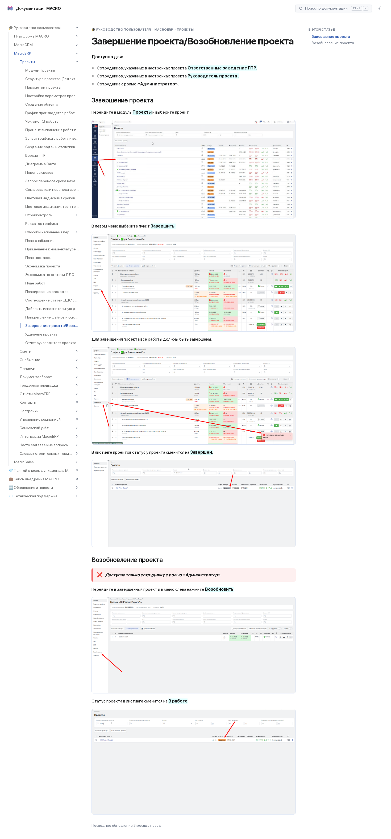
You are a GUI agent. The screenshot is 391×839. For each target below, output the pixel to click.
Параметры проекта (43, 87)
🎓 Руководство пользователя (35, 28)
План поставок (38, 257)
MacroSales (24, 462)
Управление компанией (40, 419)
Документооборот (36, 377)
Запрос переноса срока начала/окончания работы (52, 181)
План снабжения (39, 240)
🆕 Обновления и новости (31, 487)
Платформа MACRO (31, 36)
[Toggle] (76, 27)
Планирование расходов (46, 292)
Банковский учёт (34, 428)
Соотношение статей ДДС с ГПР (52, 300)
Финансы (27, 368)
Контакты (28, 402)
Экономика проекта (42, 266)
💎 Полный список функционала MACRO (41, 470)
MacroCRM (23, 45)
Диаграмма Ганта (40, 164)
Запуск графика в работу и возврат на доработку (52, 138)
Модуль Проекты (40, 70)
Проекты (27, 62)
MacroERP (22, 53)
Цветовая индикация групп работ (52, 206)
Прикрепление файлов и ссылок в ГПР (52, 317)
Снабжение (30, 360)
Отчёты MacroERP (35, 394)
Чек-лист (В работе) (42, 121)
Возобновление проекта (333, 43)
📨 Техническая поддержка (33, 496)
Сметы (25, 351)
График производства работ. (50, 113)
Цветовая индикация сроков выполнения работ (52, 198)
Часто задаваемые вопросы (44, 445)
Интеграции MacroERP (39, 436)
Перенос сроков (39, 172)
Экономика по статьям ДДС (49, 274)
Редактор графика (41, 223)
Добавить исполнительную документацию (52, 309)
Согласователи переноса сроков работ (52, 189)
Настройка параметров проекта (52, 96)
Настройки (29, 411)
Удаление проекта (41, 334)
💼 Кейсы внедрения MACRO (34, 479)
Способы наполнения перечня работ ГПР (49, 232)
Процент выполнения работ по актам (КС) (52, 130)
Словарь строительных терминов (46, 453)
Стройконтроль (38, 215)
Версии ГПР (35, 155)
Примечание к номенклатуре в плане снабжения (52, 249)
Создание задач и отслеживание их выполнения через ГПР (52, 147)
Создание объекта (41, 104)
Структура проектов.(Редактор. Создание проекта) (52, 79)
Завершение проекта (331, 36)
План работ (35, 283)
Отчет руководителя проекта (50, 343)
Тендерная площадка (39, 385)
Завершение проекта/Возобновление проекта (52, 326)
